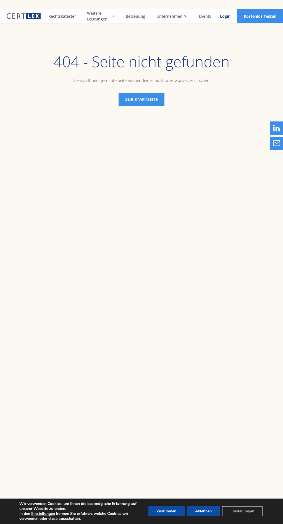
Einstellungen (43, 513)
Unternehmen (169, 16)
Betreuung (135, 16)
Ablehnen (203, 511)
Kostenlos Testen (260, 16)
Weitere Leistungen (97, 16)
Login (225, 16)
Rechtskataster (62, 16)
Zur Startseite (141, 99)
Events (205, 16)
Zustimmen (166, 511)
